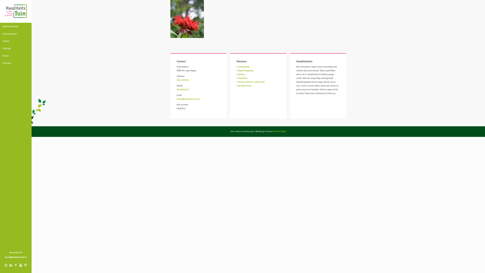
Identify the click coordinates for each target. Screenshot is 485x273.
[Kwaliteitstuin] (16, 11)
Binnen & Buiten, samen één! (251, 82)
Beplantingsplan (245, 70)
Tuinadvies (243, 78)
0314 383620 (183, 80)
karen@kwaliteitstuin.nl (188, 99)
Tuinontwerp (244, 66)
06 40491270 (183, 89)
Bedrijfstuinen (244, 85)
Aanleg (241, 74)
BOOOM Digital (279, 131)
